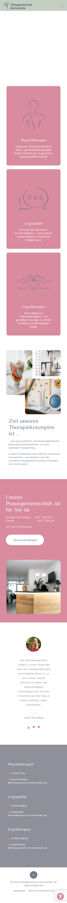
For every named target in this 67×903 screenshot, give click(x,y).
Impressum (19, 890)
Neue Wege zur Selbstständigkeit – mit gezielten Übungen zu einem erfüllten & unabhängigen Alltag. (33, 319)
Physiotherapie (33, 140)
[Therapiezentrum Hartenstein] (17, 5)
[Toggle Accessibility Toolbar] (60, 896)
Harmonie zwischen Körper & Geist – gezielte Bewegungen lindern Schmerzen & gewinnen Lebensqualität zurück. (33, 151)
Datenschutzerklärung (41, 890)
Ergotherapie (33, 307)
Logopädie (33, 223)
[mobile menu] (62, 5)
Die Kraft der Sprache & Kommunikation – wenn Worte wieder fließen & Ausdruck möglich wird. (33, 235)
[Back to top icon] (33, 875)
